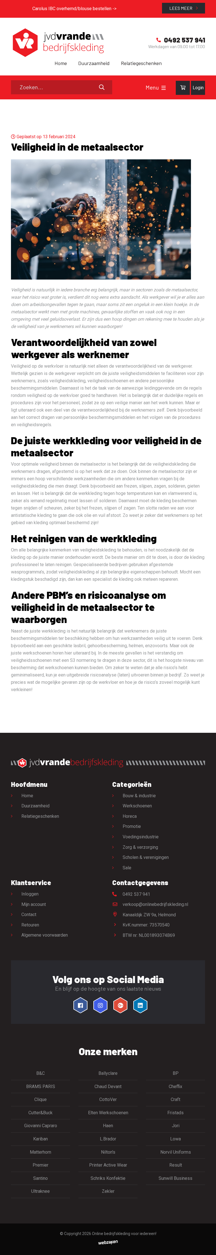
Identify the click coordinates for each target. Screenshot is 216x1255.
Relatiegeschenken (141, 63)
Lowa (175, 1139)
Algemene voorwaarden (44, 935)
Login (198, 87)
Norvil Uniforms (175, 1152)
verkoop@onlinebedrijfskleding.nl (155, 904)
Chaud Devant (108, 1086)
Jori (175, 1125)
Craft (175, 1099)
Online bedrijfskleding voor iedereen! (124, 1233)
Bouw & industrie (139, 795)
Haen (108, 1125)
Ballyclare (108, 1073)
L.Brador (108, 1139)
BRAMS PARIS (40, 1086)
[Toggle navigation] (163, 88)
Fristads (175, 1112)
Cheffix (175, 1086)
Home (61, 63)
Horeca (130, 816)
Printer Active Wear (108, 1165)
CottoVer (108, 1099)
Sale (127, 867)
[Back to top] (205, 1244)
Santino (40, 1178)
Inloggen (30, 894)
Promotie (132, 826)
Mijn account (33, 904)
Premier (40, 1165)
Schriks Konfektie (108, 1178)
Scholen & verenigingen (146, 857)
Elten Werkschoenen (108, 1112)
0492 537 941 (136, 894)
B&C (40, 1073)
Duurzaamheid (94, 63)
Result (175, 1165)
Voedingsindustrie (141, 836)
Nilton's (108, 1152)
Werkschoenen (137, 806)
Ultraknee (40, 1191)
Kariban (40, 1139)
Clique (40, 1099)
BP (176, 1073)
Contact (28, 914)
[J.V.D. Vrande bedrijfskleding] (57, 42)
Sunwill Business (175, 1178)
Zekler (108, 1191)
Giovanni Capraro (40, 1125)
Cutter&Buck (40, 1112)
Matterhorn (40, 1152)
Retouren (30, 925)
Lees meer (181, 8)
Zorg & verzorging (140, 847)
